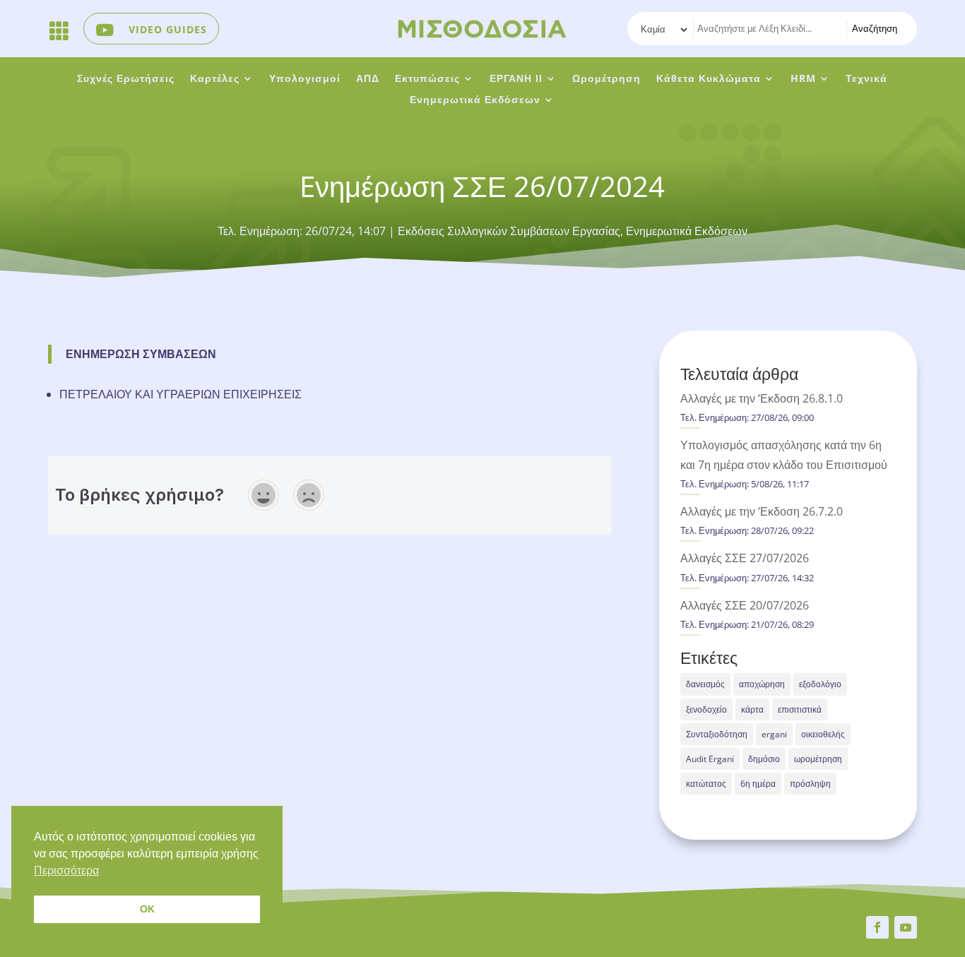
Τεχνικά (866, 79)
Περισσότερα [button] (66, 870)
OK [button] (147, 909)
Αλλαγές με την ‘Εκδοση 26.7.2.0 (761, 511)
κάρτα (752, 709)
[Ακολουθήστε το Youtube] (905, 927)
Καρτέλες (214, 79)
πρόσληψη (810, 784)
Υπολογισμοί (305, 79)
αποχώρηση (762, 684)
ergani (774, 734)
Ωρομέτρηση (606, 79)
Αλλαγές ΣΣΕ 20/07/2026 (744, 605)
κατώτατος (706, 784)
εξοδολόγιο (820, 684)
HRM (803, 79)
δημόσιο (764, 759)
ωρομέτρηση (818, 759)
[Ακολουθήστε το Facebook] (877, 927)
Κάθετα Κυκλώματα (708, 79)
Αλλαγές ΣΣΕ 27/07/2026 (744, 558)
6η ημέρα (758, 784)
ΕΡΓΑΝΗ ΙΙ (516, 79)
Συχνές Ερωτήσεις (125, 79)
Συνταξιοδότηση (716, 734)
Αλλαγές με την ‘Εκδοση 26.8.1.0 (761, 398)
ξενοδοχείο (706, 709)
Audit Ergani (710, 759)
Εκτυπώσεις (427, 79)
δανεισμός (705, 684)
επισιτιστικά (800, 709)
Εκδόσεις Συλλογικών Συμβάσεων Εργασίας (509, 231)
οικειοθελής (823, 734)
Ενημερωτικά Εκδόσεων (475, 100)
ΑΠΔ (367, 79)
